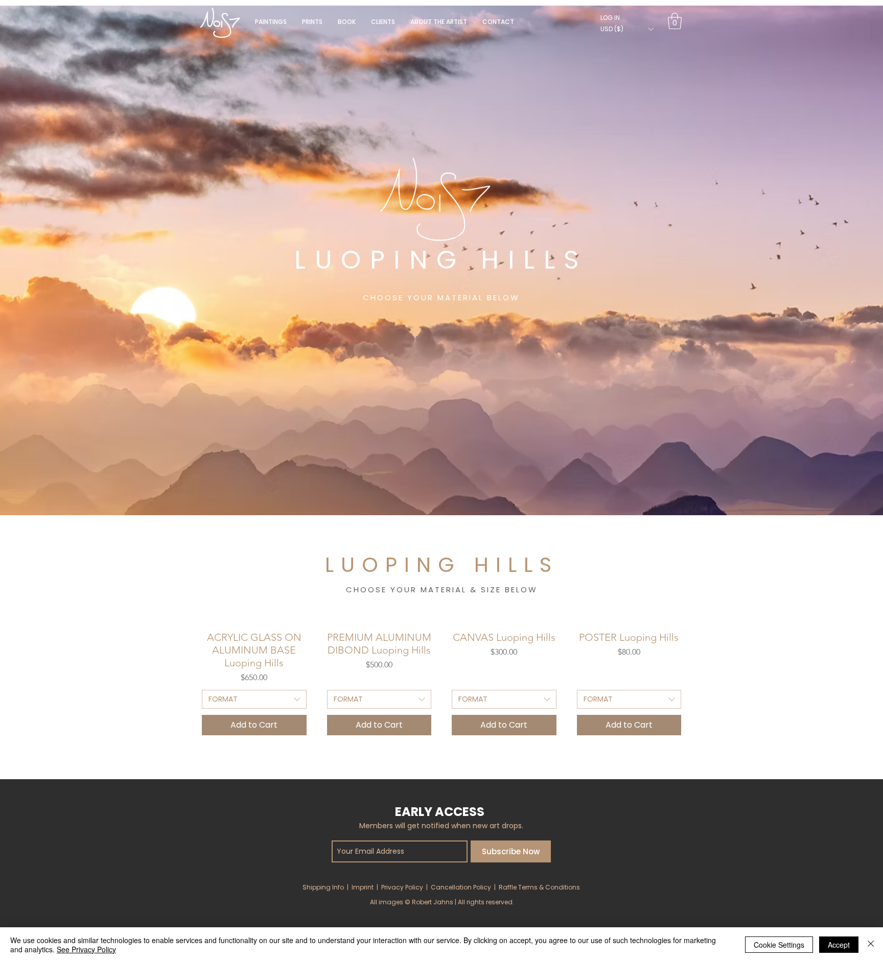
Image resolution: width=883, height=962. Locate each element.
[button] (346, 22)
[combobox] (254, 699)
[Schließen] (871, 944)
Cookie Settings (779, 945)
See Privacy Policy (86, 949)
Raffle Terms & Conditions (539, 887)
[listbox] (627, 28)
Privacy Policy (402, 887)
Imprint (363, 887)
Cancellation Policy (461, 887)
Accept (839, 945)
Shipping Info (323, 887)
